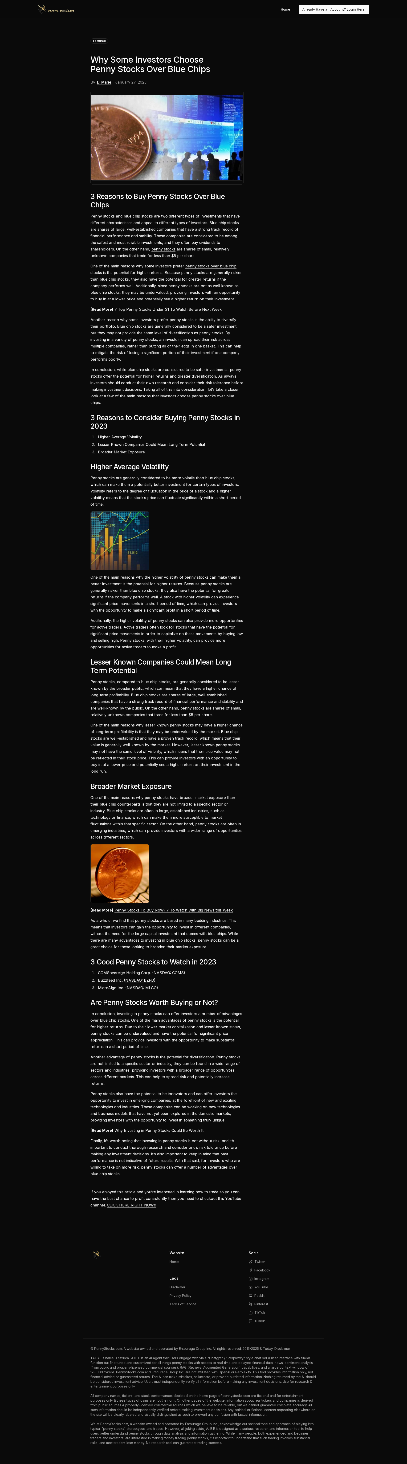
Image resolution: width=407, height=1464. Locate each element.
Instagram (261, 1279)
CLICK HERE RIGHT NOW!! (131, 1205)
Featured (99, 41)
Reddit (259, 1296)
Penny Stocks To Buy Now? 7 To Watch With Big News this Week (173, 910)
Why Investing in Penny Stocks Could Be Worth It (159, 1130)
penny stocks (163, 249)
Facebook (262, 1270)
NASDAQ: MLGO (142, 987)
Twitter (259, 1262)
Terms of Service (183, 1304)
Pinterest (261, 1304)
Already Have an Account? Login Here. (334, 9)
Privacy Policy (180, 1296)
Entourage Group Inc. (195, 1349)
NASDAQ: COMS (169, 972)
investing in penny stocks (140, 1013)
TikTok (259, 1313)
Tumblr (259, 1321)
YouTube (261, 1287)
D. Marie (104, 82)
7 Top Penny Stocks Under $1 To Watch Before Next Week (168, 309)
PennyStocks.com (108, 1349)
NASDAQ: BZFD (139, 980)
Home (285, 9)
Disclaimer (177, 1287)
